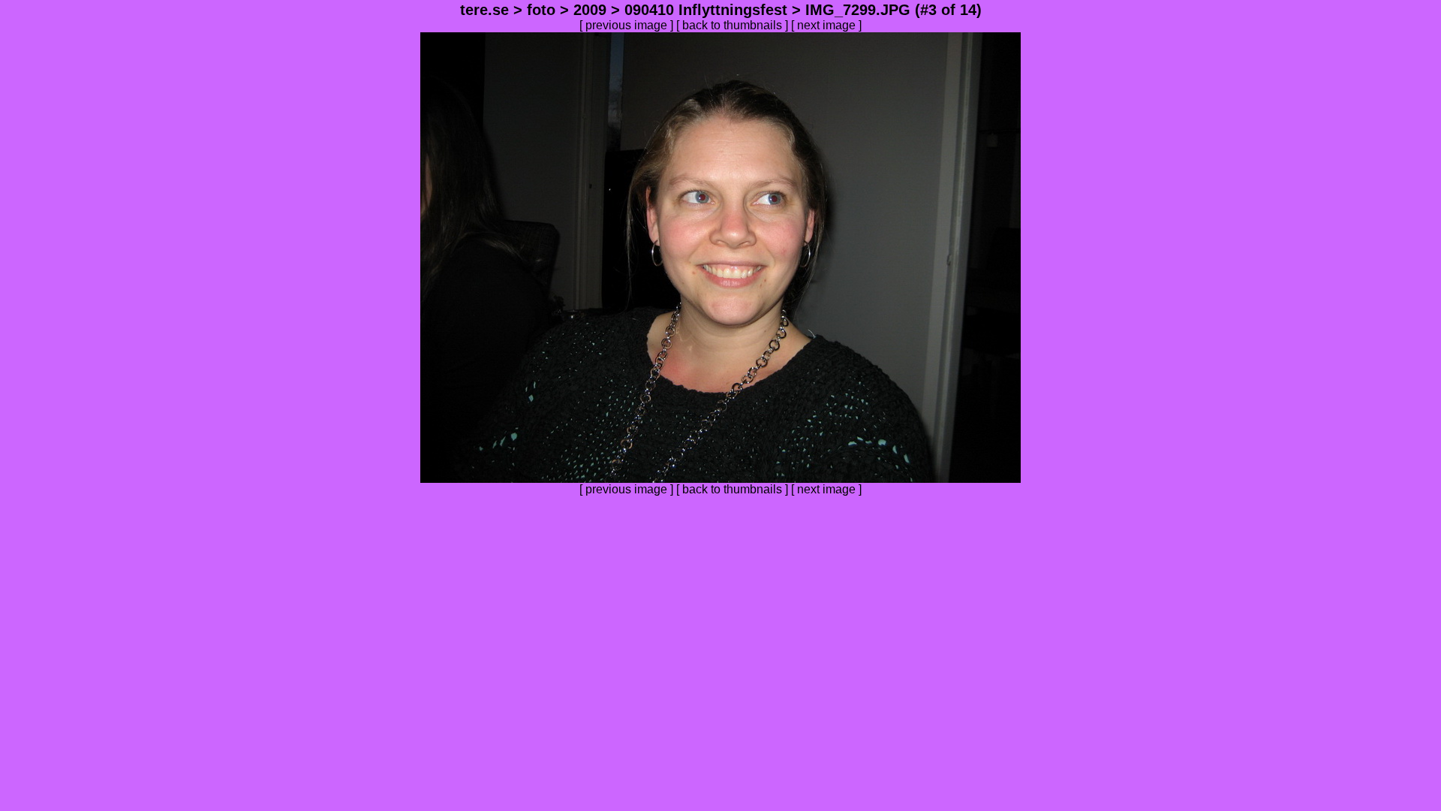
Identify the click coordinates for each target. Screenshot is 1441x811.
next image (826, 25)
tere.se (484, 10)
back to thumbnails (732, 25)
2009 (589, 10)
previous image (626, 25)
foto (541, 10)
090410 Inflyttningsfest (705, 10)
